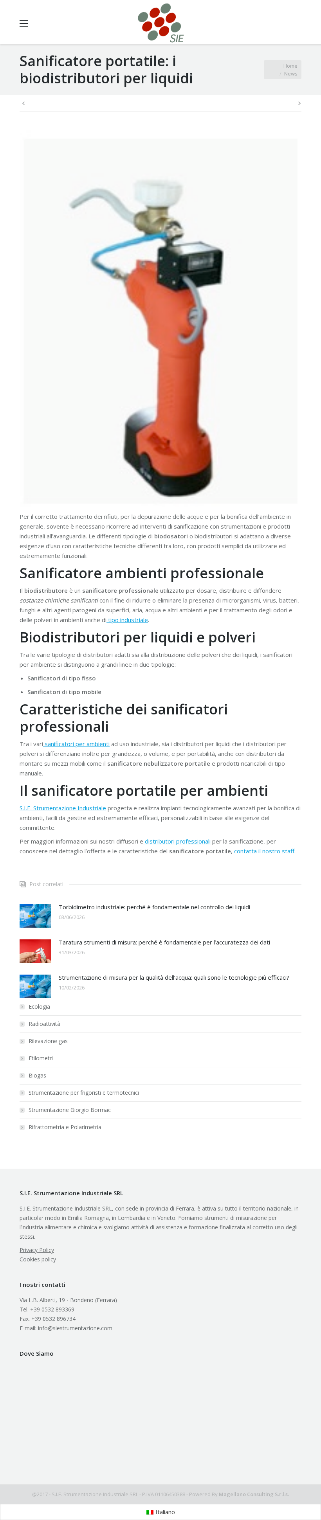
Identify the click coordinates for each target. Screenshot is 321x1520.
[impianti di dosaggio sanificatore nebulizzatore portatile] (160, 318)
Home (290, 65)
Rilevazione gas (48, 1041)
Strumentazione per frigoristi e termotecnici (84, 1092)
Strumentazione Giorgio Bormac (70, 1109)
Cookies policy (38, 1259)
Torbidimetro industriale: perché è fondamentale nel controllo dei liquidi (154, 907)
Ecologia (39, 1006)
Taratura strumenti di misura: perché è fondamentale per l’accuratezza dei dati (164, 942)
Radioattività (44, 1023)
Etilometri (41, 1058)
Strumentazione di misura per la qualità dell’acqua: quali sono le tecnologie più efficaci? (174, 977)
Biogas (37, 1075)
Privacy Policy (37, 1250)
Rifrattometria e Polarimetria (65, 1127)
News (291, 73)
